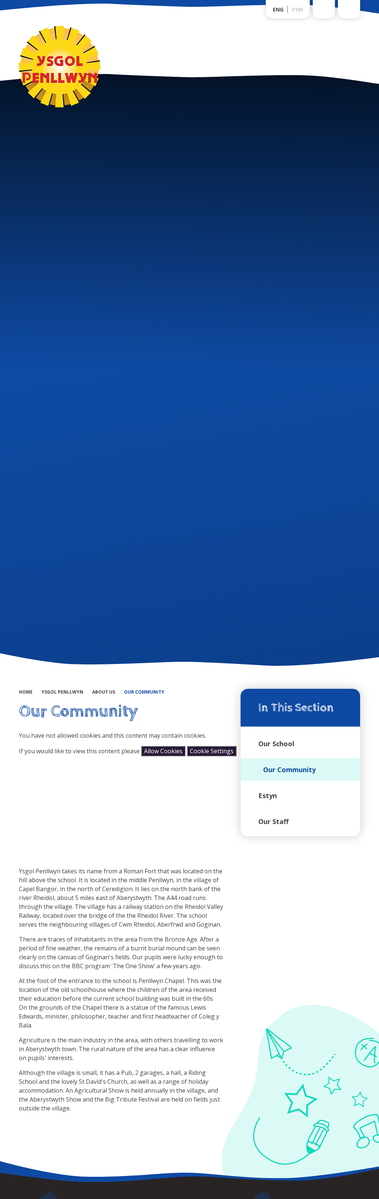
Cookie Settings (212, 751)
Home (26, 692)
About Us (103, 692)
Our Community (144, 692)
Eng (278, 9)
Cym (297, 9)
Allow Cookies (163, 751)
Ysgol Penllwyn (62, 692)
